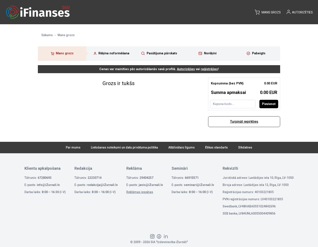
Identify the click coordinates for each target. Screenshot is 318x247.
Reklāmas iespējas (139, 192)
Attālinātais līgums (181, 147)
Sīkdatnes (245, 147)
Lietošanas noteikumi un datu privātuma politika (124, 147)
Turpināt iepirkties (244, 121)
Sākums (47, 35)
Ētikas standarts (216, 147)
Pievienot (269, 104)
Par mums (73, 147)
